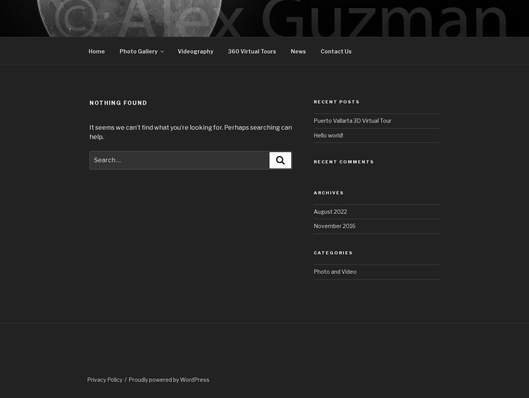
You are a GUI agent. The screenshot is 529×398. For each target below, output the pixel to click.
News (298, 51)
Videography (195, 51)
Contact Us (336, 51)
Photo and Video (335, 271)
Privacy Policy (104, 379)
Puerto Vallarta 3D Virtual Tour (353, 120)
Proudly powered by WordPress (169, 379)
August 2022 (330, 211)
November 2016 (335, 226)
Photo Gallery (139, 51)
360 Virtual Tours (252, 51)
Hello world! (328, 135)
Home (97, 51)
